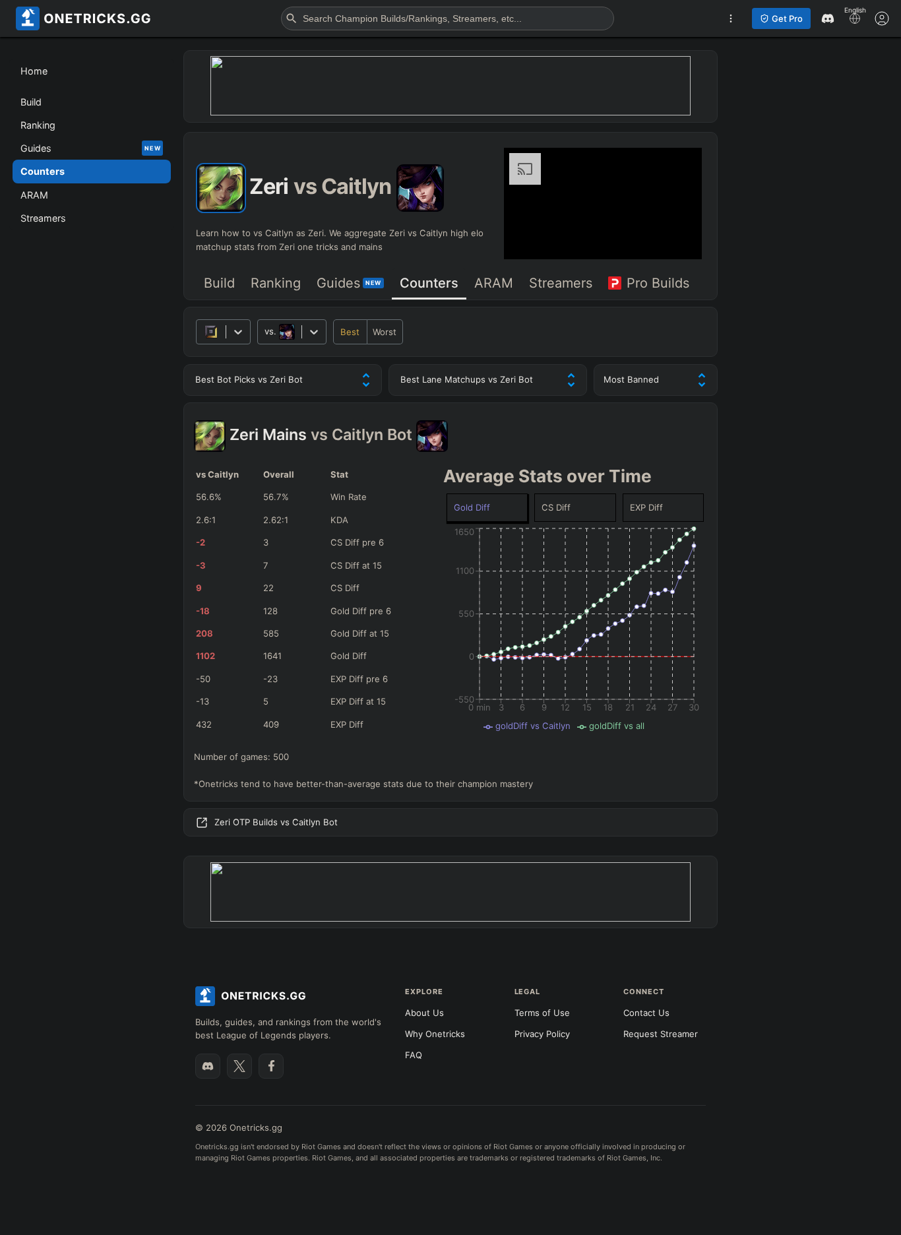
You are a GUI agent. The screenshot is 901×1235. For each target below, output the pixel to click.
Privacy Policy (542, 1034)
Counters (429, 283)
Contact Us (646, 1012)
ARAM (493, 283)
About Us (424, 1012)
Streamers (560, 283)
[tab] (219, 284)
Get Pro (787, 18)
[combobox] (265, 331)
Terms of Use (542, 1012)
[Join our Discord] (207, 1066)
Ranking (276, 283)
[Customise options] (882, 18)
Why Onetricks (435, 1034)
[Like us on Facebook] (271, 1066)
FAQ (413, 1055)
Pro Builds (658, 283)
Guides (349, 283)
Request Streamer (660, 1034)
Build (219, 283)
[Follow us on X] (239, 1066)
